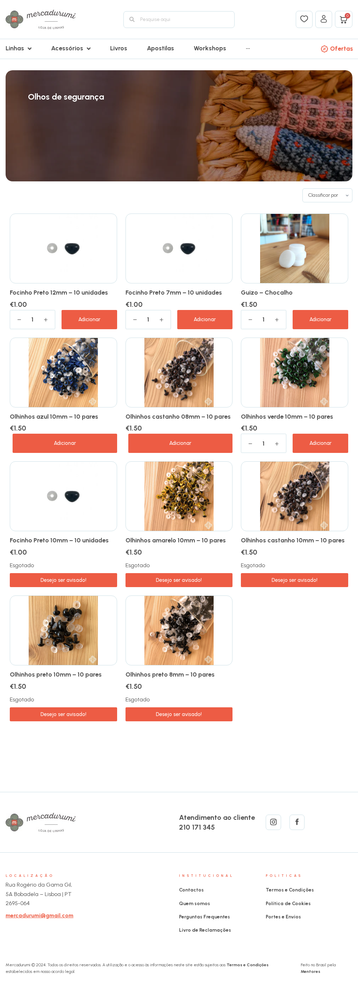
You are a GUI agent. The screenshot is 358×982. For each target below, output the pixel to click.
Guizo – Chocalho (267, 292)
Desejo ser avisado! (63, 580)
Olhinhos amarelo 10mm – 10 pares (176, 540)
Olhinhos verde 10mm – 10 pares (287, 416)
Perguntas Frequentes (204, 917)
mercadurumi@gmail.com (39, 915)
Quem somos (194, 904)
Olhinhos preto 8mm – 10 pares (170, 674)
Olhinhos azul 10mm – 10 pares (54, 416)
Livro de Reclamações (205, 930)
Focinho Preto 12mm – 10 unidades (59, 292)
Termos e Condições (290, 890)
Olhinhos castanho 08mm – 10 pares (178, 416)
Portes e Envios (283, 917)
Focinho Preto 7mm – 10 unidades (174, 292)
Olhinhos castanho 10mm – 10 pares (293, 540)
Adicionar (89, 319)
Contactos (191, 890)
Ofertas (341, 48)
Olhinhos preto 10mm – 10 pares (56, 674)
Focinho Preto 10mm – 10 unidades (59, 540)
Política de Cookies (288, 904)
